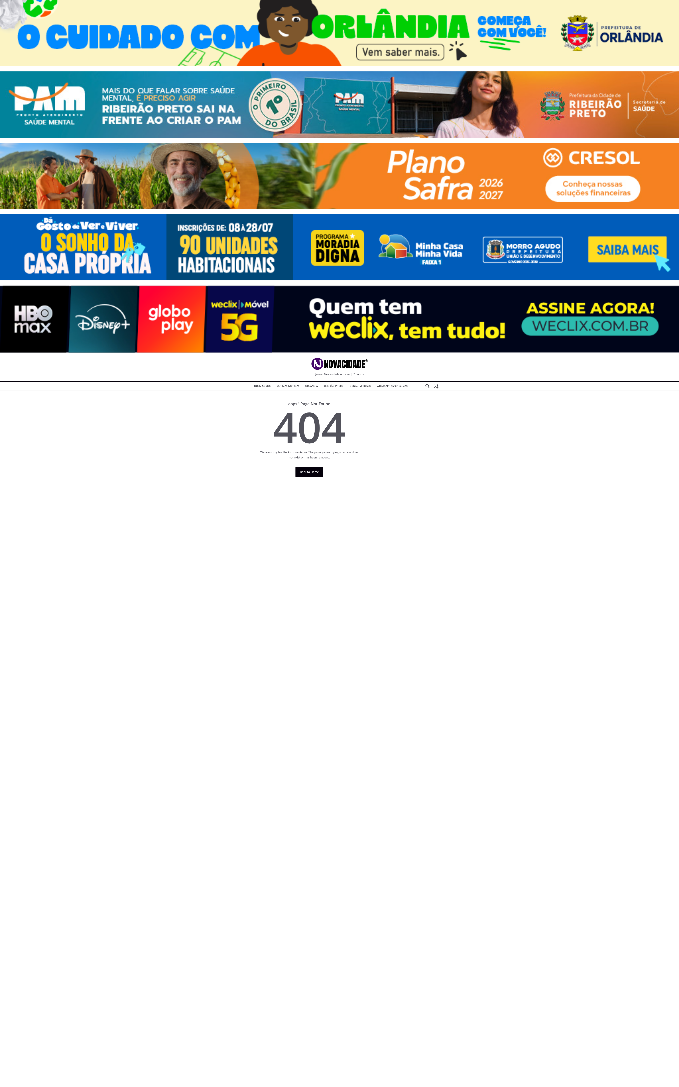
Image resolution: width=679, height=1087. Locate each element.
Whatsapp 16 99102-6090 (392, 386)
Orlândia (311, 386)
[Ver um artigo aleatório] (436, 386)
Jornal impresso (360, 386)
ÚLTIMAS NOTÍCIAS (288, 386)
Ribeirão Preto (333, 386)
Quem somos (262, 386)
